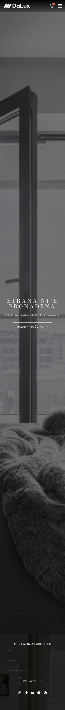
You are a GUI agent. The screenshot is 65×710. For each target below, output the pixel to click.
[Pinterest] (45, 693)
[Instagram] (20, 693)
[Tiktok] (26, 693)
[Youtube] (33, 693)
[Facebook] (39, 693)
